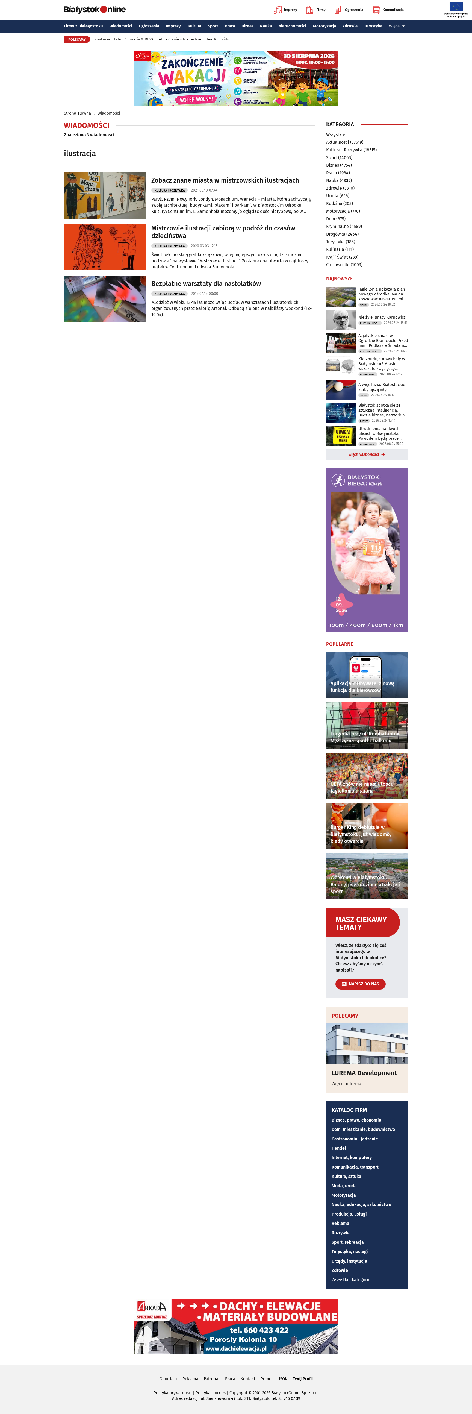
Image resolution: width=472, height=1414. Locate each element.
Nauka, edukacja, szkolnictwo (361, 1204)
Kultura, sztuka (346, 1176)
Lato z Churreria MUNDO (133, 39)
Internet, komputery (352, 1157)
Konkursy (102, 39)
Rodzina (334, 203)
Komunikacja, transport (355, 1167)
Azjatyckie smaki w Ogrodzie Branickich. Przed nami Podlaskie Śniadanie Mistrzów (383, 340)
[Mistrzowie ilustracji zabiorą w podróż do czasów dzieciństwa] (105, 247)
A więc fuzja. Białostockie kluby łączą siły (381, 387)
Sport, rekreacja (348, 1242)
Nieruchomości (292, 26)
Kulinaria (335, 249)
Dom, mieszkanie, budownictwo (363, 1129)
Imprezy (290, 10)
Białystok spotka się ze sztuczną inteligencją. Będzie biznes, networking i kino (382, 410)
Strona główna (77, 113)
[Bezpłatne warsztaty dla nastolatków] (105, 299)
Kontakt (248, 1378)
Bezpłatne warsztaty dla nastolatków (206, 284)
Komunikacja (393, 10)
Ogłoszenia (354, 10)
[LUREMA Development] (367, 1043)
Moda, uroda (344, 1185)
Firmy (321, 10)
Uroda (332, 195)
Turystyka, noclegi (350, 1251)
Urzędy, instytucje (349, 1261)
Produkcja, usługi (349, 1214)
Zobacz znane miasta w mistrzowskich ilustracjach (225, 180)
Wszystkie (335, 135)
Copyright (238, 1392)
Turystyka (373, 26)
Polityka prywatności (173, 1392)
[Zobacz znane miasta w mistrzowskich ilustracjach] (105, 195)
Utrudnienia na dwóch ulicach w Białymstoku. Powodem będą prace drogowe (379, 433)
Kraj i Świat (337, 257)
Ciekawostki (338, 264)
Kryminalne (337, 226)
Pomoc (267, 1378)
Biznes (247, 26)
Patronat (212, 1378)
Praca (230, 26)
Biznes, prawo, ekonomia (356, 1120)
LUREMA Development (364, 1072)
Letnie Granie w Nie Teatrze (179, 39)
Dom (330, 218)
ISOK (283, 1378)
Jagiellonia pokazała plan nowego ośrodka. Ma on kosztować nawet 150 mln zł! (382, 294)
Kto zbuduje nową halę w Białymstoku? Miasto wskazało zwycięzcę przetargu (381, 363)
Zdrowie (350, 26)
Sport (213, 26)
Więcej (395, 26)
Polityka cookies (211, 1392)
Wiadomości (121, 26)
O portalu (168, 1378)
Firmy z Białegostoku (83, 26)
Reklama (340, 1223)
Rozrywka (341, 1232)
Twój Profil (303, 1378)
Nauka (266, 26)
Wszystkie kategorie (351, 1279)
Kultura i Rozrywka (170, 190)
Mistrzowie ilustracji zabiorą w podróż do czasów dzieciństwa (223, 232)
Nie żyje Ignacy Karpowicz (382, 317)
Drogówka (335, 234)
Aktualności (337, 142)
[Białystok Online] (95, 10)
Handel (339, 1148)
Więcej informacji (349, 1083)
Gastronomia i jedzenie (355, 1139)
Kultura (194, 26)
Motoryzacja (324, 26)
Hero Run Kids (217, 39)
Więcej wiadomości (364, 455)
